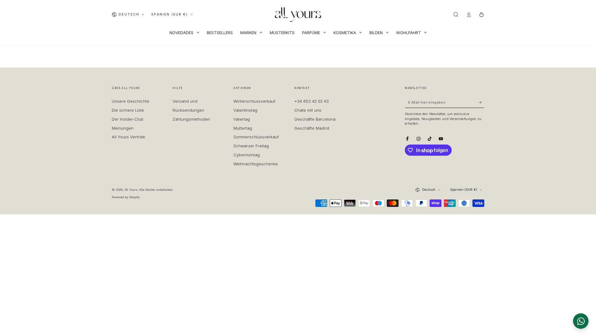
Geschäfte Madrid (311, 128)
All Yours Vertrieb (128, 137)
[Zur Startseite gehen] (298, 14)
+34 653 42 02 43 (311, 101)
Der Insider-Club (127, 119)
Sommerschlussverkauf (256, 137)
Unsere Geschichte (130, 101)
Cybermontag (246, 155)
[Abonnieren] (481, 102)
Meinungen (122, 128)
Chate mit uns (307, 110)
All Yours (130, 189)
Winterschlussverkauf (254, 101)
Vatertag (241, 119)
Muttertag (242, 128)
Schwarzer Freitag (251, 146)
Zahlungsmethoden (191, 119)
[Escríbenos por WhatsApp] (581, 321)
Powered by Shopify (126, 197)
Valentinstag (245, 110)
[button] (455, 14)
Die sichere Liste (128, 110)
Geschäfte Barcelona (315, 119)
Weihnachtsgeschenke (255, 164)
